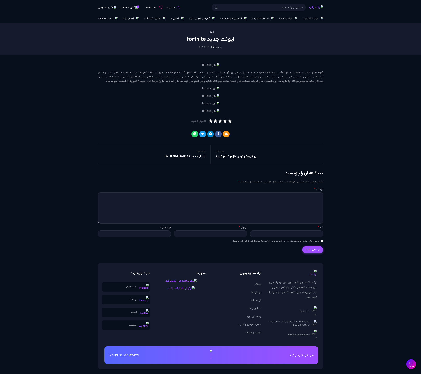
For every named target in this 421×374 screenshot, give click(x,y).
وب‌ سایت (165, 227)
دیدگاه (318, 189)
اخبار (211, 32)
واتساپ (132, 299)
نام (320, 227)
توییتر (134, 312)
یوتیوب (132, 325)
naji (213, 47)
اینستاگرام (131, 286)
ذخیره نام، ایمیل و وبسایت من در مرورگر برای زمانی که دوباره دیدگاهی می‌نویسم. (276, 241)
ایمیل (243, 227)
